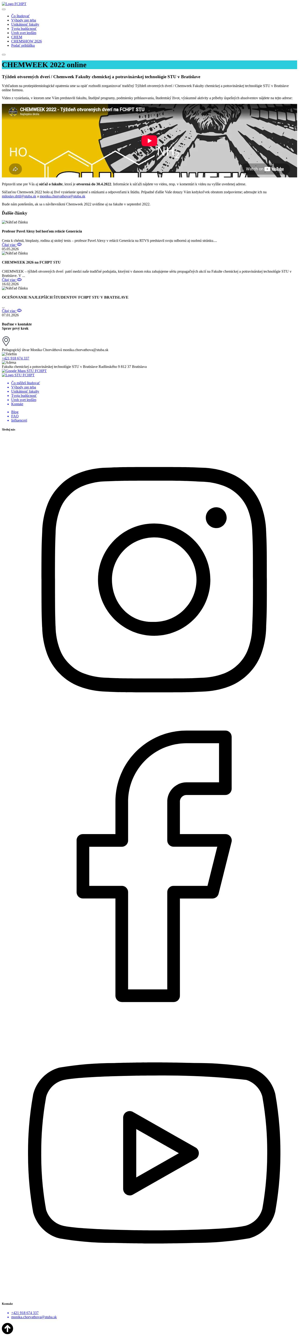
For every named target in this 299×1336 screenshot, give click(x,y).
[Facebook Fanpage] (154, 1008)
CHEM (16, 37)
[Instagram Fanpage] (154, 721)
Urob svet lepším (23, 33)
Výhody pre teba (23, 20)
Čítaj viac (9, 245)
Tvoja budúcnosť (24, 29)
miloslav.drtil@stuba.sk (19, 196)
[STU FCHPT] (14, 4)
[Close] (4, 54)
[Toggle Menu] (4, 9)
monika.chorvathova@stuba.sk (62, 196)
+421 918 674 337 (15, 358)
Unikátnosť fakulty (25, 24)
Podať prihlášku (23, 45)
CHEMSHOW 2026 (26, 41)
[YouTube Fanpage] (154, 1295)
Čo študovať (20, 16)
